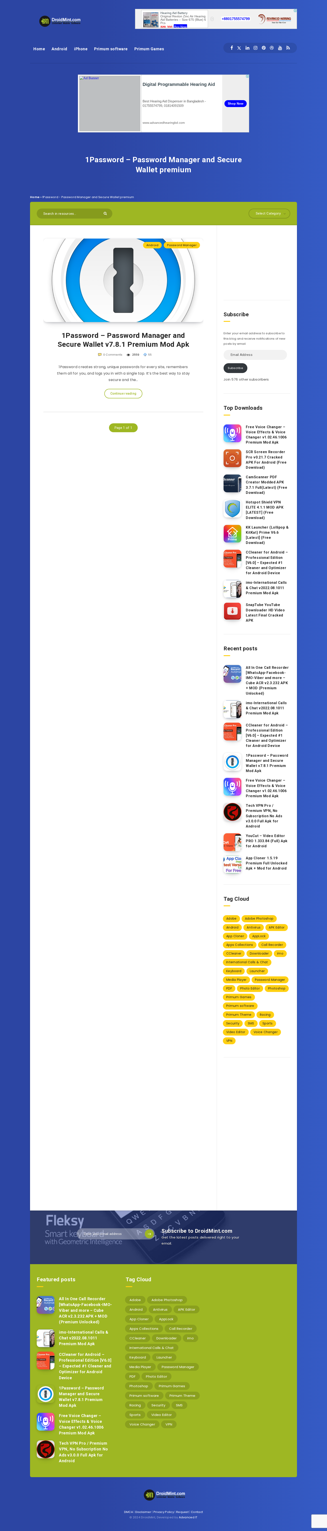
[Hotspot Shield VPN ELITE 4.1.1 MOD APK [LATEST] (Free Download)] (232, 508)
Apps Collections (239, 945)
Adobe (231, 918)
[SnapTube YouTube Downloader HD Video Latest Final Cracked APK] (232, 611)
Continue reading (123, 393)
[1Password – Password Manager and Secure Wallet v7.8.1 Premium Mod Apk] (232, 762)
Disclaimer (143, 1512)
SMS (251, 1023)
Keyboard (233, 971)
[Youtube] (280, 48)
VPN (229, 1040)
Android (59, 49)
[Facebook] (231, 48)
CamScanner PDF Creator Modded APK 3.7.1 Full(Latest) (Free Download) (266, 485)
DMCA (128, 1512)
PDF (229, 988)
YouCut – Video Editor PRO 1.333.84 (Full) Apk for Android (267, 841)
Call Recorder (272, 945)
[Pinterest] (264, 48)
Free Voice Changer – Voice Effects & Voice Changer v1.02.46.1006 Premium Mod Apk (266, 435)
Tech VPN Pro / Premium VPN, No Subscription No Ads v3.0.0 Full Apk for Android (264, 815)
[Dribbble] (272, 48)
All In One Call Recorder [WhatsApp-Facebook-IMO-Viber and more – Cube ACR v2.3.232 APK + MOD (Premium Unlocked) (267, 680)
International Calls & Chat (247, 962)
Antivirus (253, 927)
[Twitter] (239, 48)
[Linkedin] (247, 48)
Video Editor (235, 1032)
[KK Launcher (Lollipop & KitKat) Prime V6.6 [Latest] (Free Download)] (232, 534)
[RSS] (288, 48)
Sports (267, 1023)
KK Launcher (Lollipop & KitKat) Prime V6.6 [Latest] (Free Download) (267, 535)
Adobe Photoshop (259, 918)
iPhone (80, 49)
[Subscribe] (149, 1233)
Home (39, 49)
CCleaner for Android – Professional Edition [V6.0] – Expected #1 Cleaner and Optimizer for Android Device (267, 562)
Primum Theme (239, 1014)
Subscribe (235, 368)
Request (182, 1512)
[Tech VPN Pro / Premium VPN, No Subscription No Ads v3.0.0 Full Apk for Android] (232, 812)
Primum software (111, 49)
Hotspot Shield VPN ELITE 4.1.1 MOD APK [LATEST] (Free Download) (264, 510)
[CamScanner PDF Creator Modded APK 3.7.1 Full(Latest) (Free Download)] (232, 483)
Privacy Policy (163, 1512)
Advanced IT (188, 1517)
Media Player (236, 979)
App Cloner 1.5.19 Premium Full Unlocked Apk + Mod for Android (266, 863)
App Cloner (235, 936)
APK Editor (277, 927)
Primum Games (149, 49)
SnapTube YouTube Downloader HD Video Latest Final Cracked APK (265, 613)
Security (232, 1023)
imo (280, 953)
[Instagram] (255, 48)
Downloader (259, 953)
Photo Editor (250, 988)
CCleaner (233, 953)
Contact (197, 1512)
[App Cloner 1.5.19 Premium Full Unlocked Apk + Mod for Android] (232, 864)
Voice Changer (266, 1032)
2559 (135, 355)
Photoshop (276, 988)
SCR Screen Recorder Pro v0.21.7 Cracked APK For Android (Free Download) (266, 460)
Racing (265, 1014)
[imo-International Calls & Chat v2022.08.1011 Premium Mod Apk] (232, 589)
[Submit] (106, 213)
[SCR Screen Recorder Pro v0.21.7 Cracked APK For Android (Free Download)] (232, 458)
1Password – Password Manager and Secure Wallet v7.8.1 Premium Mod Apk (123, 340)
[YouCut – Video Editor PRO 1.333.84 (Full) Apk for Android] (232, 842)
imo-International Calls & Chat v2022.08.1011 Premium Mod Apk (266, 587)
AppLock (259, 936)
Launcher (257, 971)
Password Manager (182, 245)
